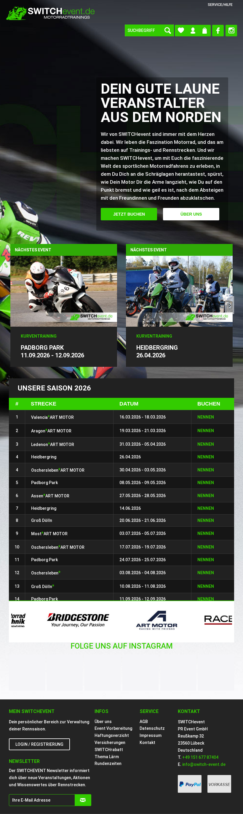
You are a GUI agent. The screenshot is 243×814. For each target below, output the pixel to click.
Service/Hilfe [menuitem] (220, 5)
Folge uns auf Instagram (122, 646)
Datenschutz (152, 728)
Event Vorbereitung (113, 728)
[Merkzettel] (181, 30)
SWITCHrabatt (109, 749)
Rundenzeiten (108, 763)
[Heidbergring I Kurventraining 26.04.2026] (179, 288)
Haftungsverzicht (112, 735)
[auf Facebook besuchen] (218, 30)
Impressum (151, 735)
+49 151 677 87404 (200, 757)
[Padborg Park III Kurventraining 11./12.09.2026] (63, 288)
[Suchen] (168, 30)
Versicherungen (110, 742)
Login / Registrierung (39, 744)
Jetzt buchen (129, 214)
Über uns (191, 214)
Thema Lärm (107, 756)
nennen (205, 547)
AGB (144, 721)
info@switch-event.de (204, 764)
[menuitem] (149, 30)
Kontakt (147, 742)
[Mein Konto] (193, 30)
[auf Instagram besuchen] (231, 30)
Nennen (205, 417)
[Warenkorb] (205, 30)
